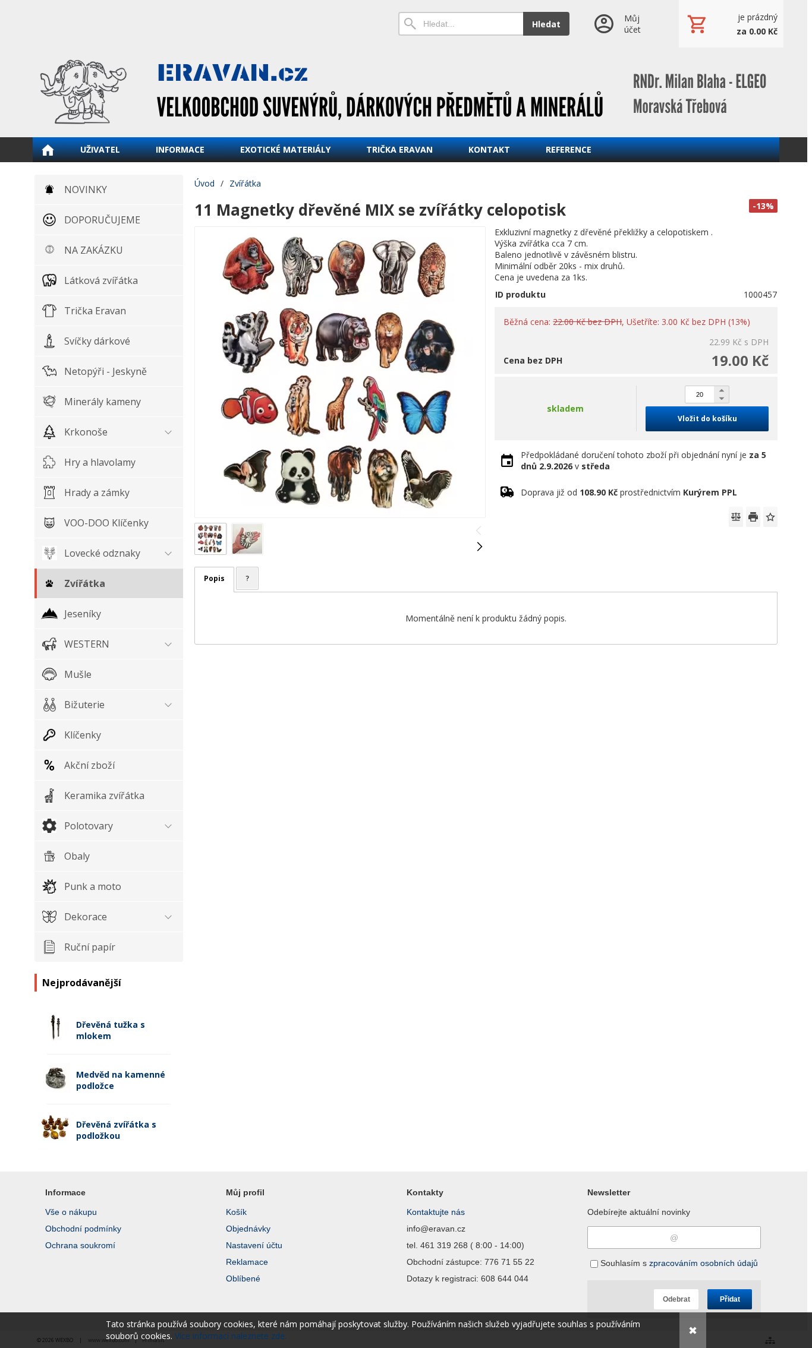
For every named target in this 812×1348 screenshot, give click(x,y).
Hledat (546, 24)
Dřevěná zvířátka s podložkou (116, 1130)
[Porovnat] (736, 517)
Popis (214, 578)
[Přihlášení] (623, 24)
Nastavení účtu (254, 1245)
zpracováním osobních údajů (703, 1263)
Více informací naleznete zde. (231, 1335)
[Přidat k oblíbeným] (770, 517)
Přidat (730, 1299)
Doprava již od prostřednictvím (629, 492)
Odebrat (676, 1299)
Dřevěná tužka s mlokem (110, 1030)
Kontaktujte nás (436, 1212)
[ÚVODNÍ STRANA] (47, 149)
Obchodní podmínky (83, 1228)
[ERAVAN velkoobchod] (406, 92)
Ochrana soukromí (80, 1245)
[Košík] (731, 24)
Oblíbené (243, 1278)
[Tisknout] (753, 517)
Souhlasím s (678, 1263)
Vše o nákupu (71, 1212)
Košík (236, 1212)
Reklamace (247, 1262)
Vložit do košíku (707, 418)
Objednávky (248, 1228)
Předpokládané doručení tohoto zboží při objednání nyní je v (643, 460)
